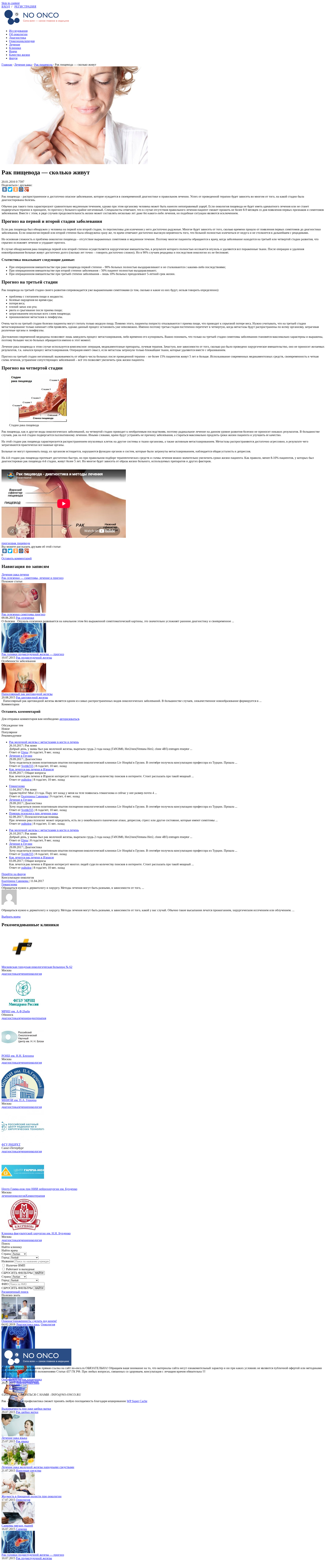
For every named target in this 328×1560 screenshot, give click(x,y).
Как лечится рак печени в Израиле (31, 769)
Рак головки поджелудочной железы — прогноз (33, 654)
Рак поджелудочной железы (34, 657)
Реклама (14, 1384)
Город (5, 1257)
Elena (24, 752)
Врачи (13, 51)
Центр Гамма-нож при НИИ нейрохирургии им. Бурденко (39, 1189)
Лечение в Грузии (20, 755)
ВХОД (6, 6)
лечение (23, 973)
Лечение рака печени (15, 574)
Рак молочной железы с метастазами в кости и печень (44, 742)
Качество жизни (19, 54)
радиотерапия (37, 1018)
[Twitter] (10, 189)
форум (13, 58)
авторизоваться (69, 719)
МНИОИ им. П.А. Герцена (19, 1100)
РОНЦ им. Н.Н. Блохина (18, 1055)
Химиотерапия (35, 1195)
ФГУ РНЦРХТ (11, 1144)
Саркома (21, 1529)
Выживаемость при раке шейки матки (26, 1408)
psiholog (26, 779)
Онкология (48, 1324)
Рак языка (22, 1441)
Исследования (18, 30)
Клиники (15, 48)
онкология (35, 973)
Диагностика (17, 37)
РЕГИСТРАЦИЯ (25, 6)
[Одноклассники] (15, 189)
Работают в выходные (20, 1269)
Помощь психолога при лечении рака (33, 813)
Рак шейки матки (27, 1412)
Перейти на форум (14, 874)
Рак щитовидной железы (32, 697)
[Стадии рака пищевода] (38, 421)
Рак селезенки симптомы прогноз (23, 614)
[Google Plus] (26, 189)
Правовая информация (24, 1381)
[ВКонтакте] (4, 189)
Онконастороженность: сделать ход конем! (29, 1321)
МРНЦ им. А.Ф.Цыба (16, 1011)
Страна (6, 1253)
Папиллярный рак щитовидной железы (27, 694)
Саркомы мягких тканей (17, 1525)
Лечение (14, 44)
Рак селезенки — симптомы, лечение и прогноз (32, 578)
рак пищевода (21, 543)
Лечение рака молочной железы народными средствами (38, 1467)
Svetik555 (27, 766)
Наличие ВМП (15, 1265)
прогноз (7, 543)
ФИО (5, 1284)
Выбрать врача (11, 916)
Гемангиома (17, 786)
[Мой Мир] (21, 189)
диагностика (10, 973)
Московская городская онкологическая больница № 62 (37, 967)
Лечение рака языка (14, 1438)
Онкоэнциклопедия (22, 41)
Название (8, 1261)
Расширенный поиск (15, 1291)
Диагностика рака (27, 1324)
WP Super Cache (137, 1401)
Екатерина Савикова (34, 796)
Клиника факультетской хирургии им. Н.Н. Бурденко (36, 1233)
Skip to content (11, 3)
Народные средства (28, 1470)
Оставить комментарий (17, 558)
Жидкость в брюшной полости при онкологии (32, 1496)
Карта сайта (16, 1388)
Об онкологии (18, 34)
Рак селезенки (25, 617)
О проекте (15, 1378)
